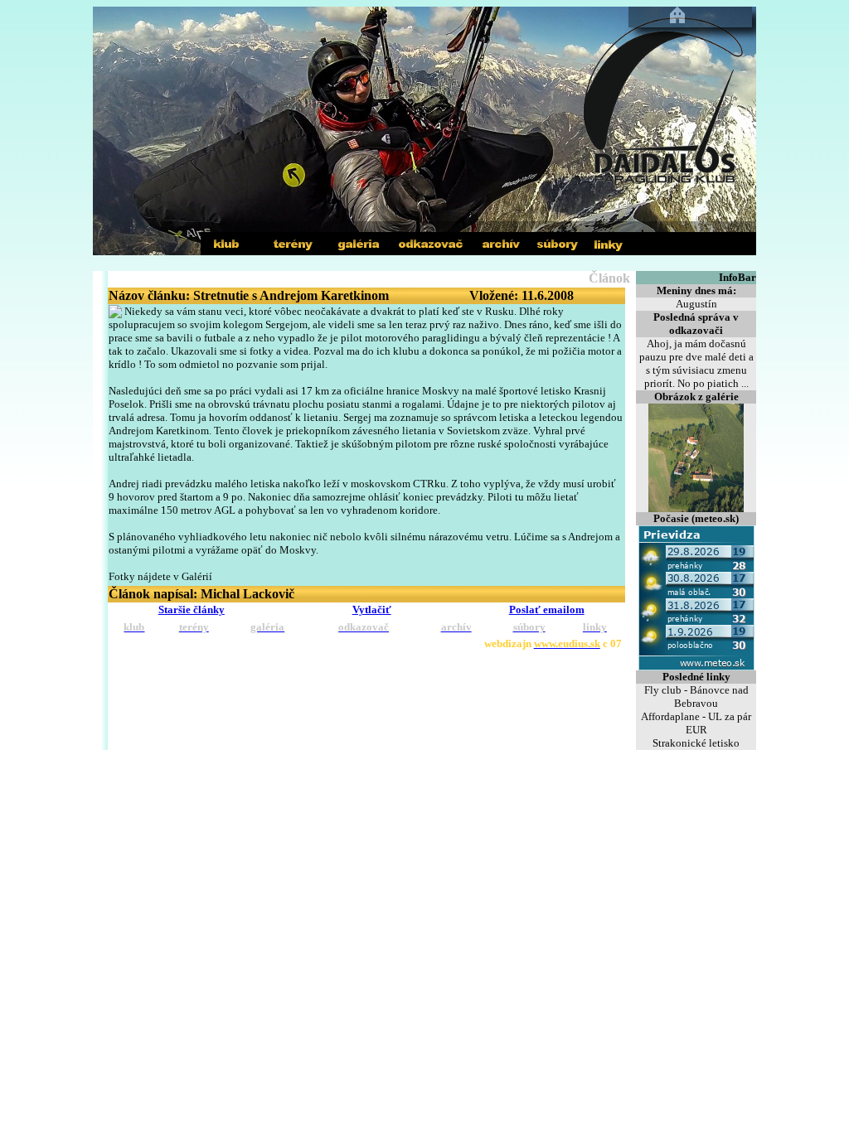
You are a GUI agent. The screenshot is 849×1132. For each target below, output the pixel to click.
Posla (547, 609)
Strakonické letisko (696, 743)
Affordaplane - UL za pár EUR (696, 723)
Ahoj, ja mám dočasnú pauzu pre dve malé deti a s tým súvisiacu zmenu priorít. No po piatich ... (696, 363)
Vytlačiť (371, 609)
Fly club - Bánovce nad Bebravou (696, 696)
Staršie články (191, 609)
